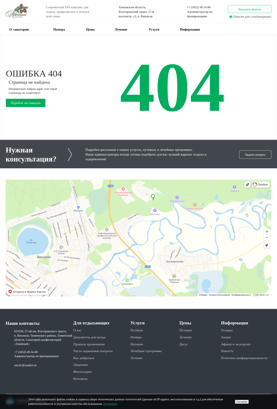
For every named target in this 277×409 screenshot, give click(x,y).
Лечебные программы (146, 351)
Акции (226, 337)
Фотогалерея (82, 372)
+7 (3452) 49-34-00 (198, 7)
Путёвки (136, 330)
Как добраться (83, 358)
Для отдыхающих (91, 322)
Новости (227, 351)
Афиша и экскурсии (235, 344)
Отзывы (227, 330)
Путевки (185, 330)
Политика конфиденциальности (244, 358)
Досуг (183, 344)
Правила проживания (89, 344)
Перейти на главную (26, 103)
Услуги (154, 29)
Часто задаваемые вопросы (93, 351)
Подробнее (110, 403)
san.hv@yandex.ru (25, 365)
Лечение (121, 29)
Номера (59, 29)
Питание (136, 344)
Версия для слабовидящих (252, 16)
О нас (77, 330)
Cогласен (241, 401)
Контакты (80, 379)
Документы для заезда (89, 337)
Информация (190, 29)
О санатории (19, 29)
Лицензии (80, 365)
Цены (90, 29)
